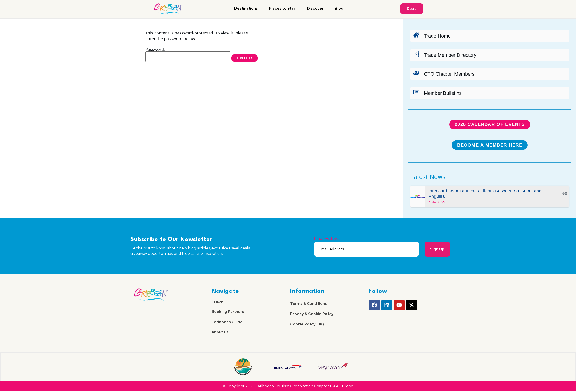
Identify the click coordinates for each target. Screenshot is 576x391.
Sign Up (437, 249)
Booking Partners (228, 312)
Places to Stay (282, 8)
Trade (217, 301)
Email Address (326, 238)
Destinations (246, 8)
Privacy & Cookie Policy (311, 314)
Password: (155, 49)
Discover (315, 8)
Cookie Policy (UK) (307, 324)
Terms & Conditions (308, 303)
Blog (339, 8)
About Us (220, 332)
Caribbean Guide (227, 322)
